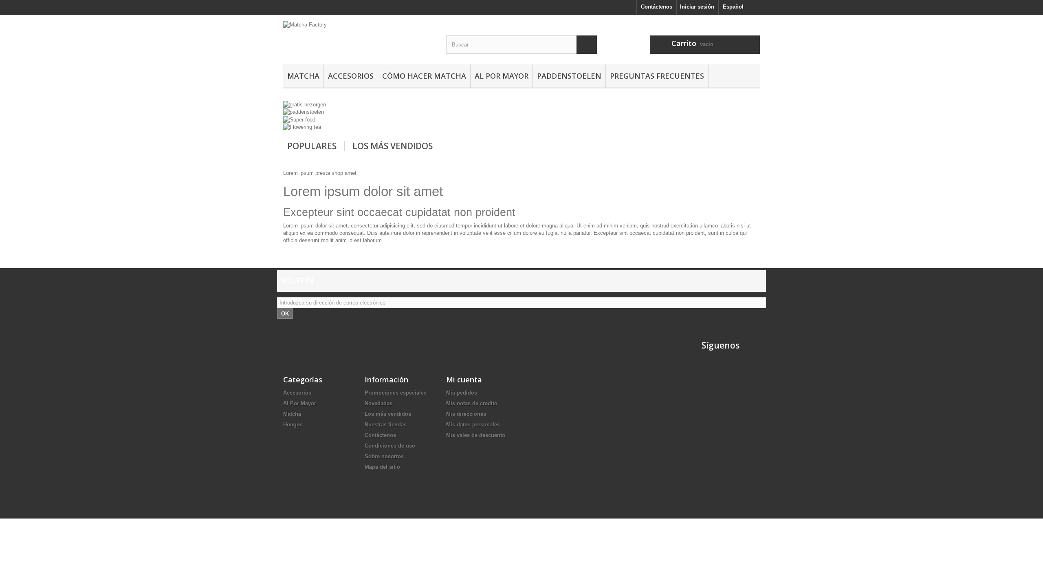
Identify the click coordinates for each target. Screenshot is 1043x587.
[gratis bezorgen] (304, 104)
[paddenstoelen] (303, 112)
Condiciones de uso (390, 446)
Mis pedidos (461, 393)
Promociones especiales (396, 393)
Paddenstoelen (569, 76)
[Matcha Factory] (358, 42)
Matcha (303, 76)
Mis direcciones (466, 414)
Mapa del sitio (382, 467)
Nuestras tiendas (386, 424)
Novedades (378, 403)
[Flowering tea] (302, 127)
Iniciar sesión (697, 7)
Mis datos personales (473, 424)
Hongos (293, 424)
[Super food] (299, 119)
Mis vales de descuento (475, 435)
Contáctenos (656, 7)
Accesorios (351, 76)
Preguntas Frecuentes (657, 76)
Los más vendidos (392, 146)
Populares (312, 146)
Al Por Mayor (501, 76)
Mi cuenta (464, 379)
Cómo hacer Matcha (424, 76)
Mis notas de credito (471, 403)
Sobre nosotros (384, 456)
